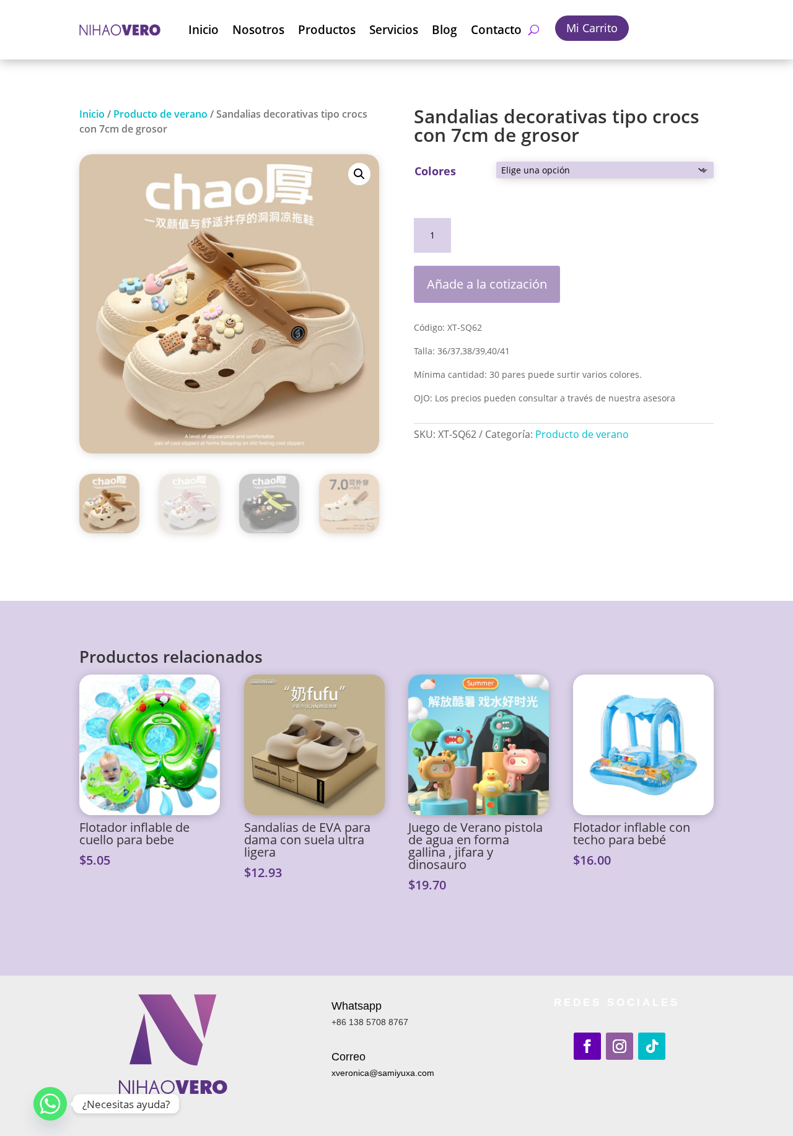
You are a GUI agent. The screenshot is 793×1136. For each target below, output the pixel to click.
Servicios (393, 30)
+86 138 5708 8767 (369, 1022)
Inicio (203, 30)
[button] (359, 174)
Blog (444, 30)
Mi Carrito (592, 27)
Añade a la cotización (487, 284)
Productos (327, 30)
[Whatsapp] (50, 1104)
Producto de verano (160, 114)
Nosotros (258, 30)
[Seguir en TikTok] (651, 1046)
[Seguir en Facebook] (587, 1046)
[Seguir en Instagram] (619, 1046)
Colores (435, 171)
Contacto (496, 30)
